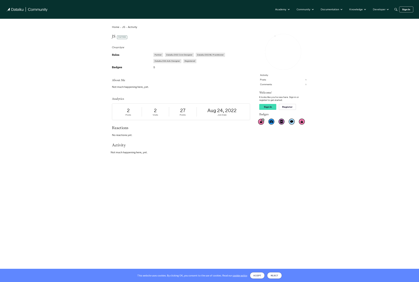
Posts (128, 115)
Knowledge (356, 9)
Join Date (222, 115)
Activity (264, 75)
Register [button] (287, 106)
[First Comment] (292, 121)
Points (183, 115)
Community (303, 9)
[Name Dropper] (281, 121)
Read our (234, 275)
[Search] (396, 9)
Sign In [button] (268, 106)
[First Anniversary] (302, 121)
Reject (274, 275)
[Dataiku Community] (27, 9)
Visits (155, 115)
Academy (280, 9)
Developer (379, 9)
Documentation (330, 9)
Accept (257, 275)
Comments (283, 84)
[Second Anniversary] (261, 121)
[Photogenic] (271, 121)
